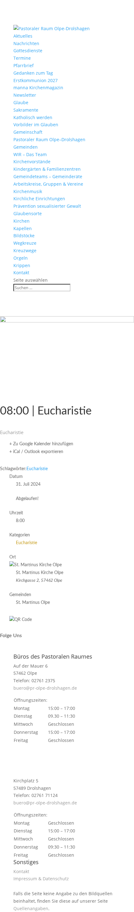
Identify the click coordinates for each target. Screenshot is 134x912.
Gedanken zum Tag (33, 73)
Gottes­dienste (27, 50)
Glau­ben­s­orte (27, 213)
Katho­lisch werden (32, 117)
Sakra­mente (25, 110)
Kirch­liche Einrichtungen (39, 198)
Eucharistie (37, 469)
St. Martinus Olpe (33, 602)
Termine (22, 58)
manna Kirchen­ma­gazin (38, 87)
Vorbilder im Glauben (35, 124)
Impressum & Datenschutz (41, 879)
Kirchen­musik (27, 191)
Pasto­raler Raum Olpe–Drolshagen (49, 139)
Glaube (20, 102)
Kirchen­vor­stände (31, 161)
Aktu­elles (22, 36)
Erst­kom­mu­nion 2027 (35, 80)
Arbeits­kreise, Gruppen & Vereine (48, 184)
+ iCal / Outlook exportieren (36, 452)
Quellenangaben (30, 908)
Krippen (21, 265)
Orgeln (20, 258)
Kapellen (22, 228)
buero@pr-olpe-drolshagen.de (45, 688)
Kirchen (21, 221)
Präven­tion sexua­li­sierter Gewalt (47, 206)
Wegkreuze (24, 243)
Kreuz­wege (24, 250)
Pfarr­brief (23, 65)
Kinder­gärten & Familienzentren (47, 169)
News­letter (24, 95)
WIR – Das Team (30, 154)
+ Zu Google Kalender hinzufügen (41, 444)
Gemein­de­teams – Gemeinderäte (47, 176)
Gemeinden (25, 147)
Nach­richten (26, 43)
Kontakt (21, 272)
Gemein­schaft (27, 132)
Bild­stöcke (24, 235)
